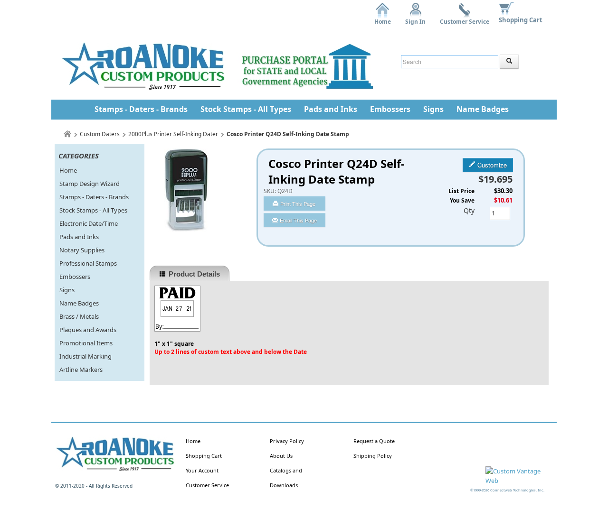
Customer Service (464, 18)
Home (382, 18)
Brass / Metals (79, 316)
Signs (433, 109)
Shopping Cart (520, 20)
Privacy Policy (287, 440)
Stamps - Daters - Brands (141, 109)
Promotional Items (86, 343)
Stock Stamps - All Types (245, 109)
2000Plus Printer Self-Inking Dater (173, 134)
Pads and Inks (330, 109)
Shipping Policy (372, 455)
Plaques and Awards (87, 329)
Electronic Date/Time (88, 223)
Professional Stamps (88, 263)
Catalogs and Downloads (286, 478)
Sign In (415, 18)
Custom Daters (100, 134)
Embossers (390, 109)
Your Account (202, 470)
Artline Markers (81, 369)
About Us (281, 455)
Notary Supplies (81, 250)
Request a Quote (374, 440)
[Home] (67, 134)
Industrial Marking (85, 356)
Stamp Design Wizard (89, 183)
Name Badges (482, 109)
